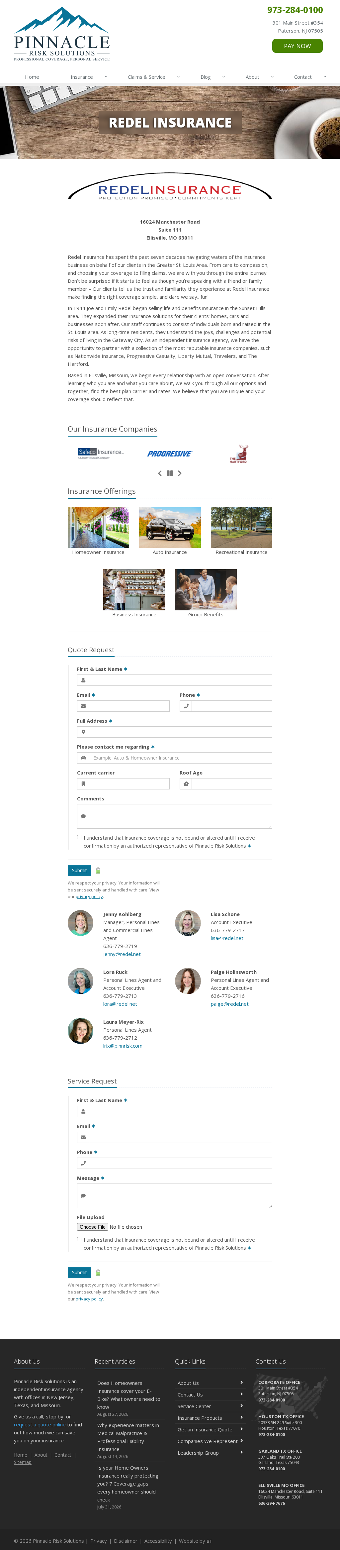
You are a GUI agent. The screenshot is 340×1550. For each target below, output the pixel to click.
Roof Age (191, 772)
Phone (190, 694)
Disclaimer (125, 1540)
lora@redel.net (120, 1003)
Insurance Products (200, 1417)
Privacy (98, 1540)
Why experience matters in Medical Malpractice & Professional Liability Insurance (128, 1440)
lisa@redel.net (227, 938)
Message (91, 1178)
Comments (90, 798)
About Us (188, 1383)
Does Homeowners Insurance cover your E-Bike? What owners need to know (128, 1398)
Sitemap (23, 1462)
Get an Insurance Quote (205, 1429)
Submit (79, 870)
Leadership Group (198, 1452)
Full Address (95, 720)
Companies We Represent (208, 1441)
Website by (195, 1540)
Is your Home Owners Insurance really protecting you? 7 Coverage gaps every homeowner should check (127, 1487)
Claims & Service (154, 76)
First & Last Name (102, 669)
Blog (213, 76)
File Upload (91, 1217)
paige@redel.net (230, 1003)
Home (32, 76)
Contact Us (190, 1394)
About (260, 76)
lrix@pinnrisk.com (122, 1045)
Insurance (89, 76)
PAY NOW (297, 46)
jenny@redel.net (122, 954)
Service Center (194, 1406)
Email (86, 694)
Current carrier (96, 772)
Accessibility (158, 1540)
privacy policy (89, 896)
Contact (310, 76)
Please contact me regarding (116, 746)
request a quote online (40, 1424)
